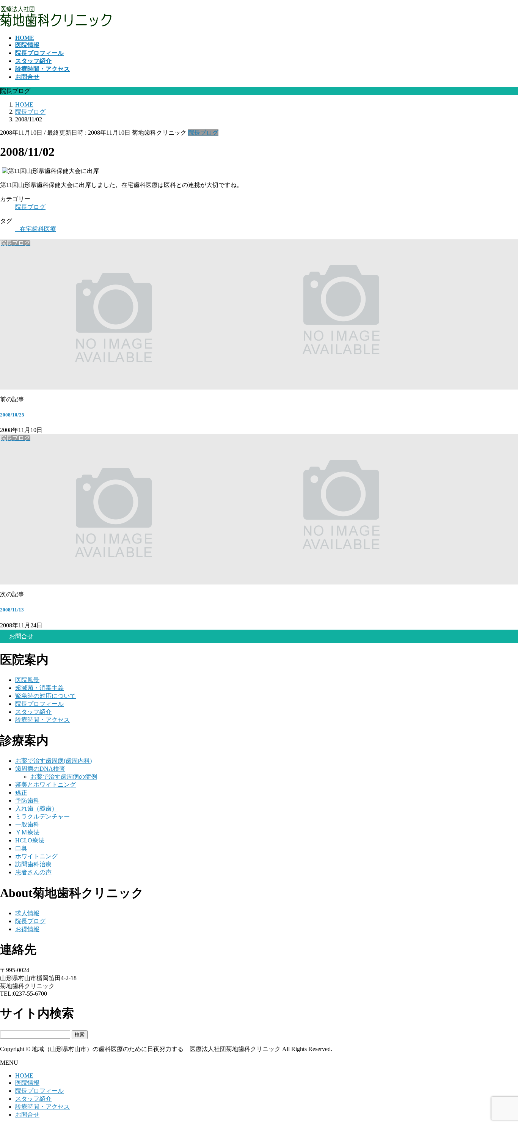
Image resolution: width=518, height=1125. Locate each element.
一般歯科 (27, 824)
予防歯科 (27, 800)
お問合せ (27, 1114)
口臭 (21, 848)
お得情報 (27, 929)
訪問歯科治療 (33, 864)
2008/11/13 (12, 610)
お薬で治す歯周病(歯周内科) (53, 760)
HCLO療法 (29, 840)
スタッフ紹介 (33, 712)
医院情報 (27, 1082)
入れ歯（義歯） (36, 808)
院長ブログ (203, 132)
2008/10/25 (12, 415)
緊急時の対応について (45, 696)
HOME (24, 1075)
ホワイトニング (36, 856)
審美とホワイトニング (45, 784)
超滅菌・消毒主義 (39, 688)
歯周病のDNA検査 (40, 768)
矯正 (21, 792)
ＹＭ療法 (27, 832)
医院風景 (27, 680)
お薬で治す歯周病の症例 (63, 776)
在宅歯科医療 (38, 229)
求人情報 (27, 913)
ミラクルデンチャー (42, 816)
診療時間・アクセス (42, 719)
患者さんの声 (33, 872)
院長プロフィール (39, 704)
